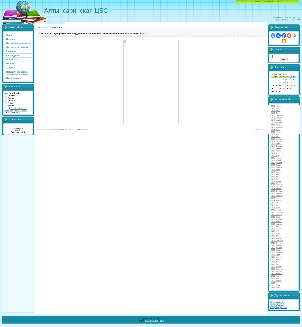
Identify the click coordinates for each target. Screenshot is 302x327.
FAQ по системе (276, 306)
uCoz (162, 321)
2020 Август (276, 238)
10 (284, 83)
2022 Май (275, 278)
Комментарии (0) (82, 129)
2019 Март (275, 198)
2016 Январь (276, 125)
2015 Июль (275, 113)
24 (284, 89)
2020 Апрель (276, 229)
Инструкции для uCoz (278, 308)
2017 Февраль (276, 151)
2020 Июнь (275, 233)
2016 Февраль (276, 127)
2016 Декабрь (276, 146)
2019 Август (276, 210)
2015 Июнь (275, 111)
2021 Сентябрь (277, 269)
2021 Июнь (275, 262)
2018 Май (275, 174)
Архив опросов (21, 110)
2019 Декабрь (276, 219)
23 (280, 89)
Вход (279, 2)
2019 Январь (276, 193)
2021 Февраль (276, 252)
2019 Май (275, 203)
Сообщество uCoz (277, 304)
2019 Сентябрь (277, 212)
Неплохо (11, 100)
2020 (47, 27)
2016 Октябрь (276, 141)
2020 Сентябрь (277, 241)
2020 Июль (275, 236)
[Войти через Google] (294, 35)
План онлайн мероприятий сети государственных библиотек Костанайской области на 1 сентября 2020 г (92, 33)
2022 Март (275, 276)
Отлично (11, 95)
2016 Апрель (276, 132)
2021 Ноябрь (276, 274)
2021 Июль (275, 264)
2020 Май (275, 231)
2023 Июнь (275, 285)
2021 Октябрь (276, 271)
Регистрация (269, 2)
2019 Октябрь (276, 215)
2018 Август (276, 181)
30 (280, 92)
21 (273, 89)
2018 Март (275, 170)
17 (284, 86)
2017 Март (275, 153)
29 (276, 92)
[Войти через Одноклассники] (284, 41)
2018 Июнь (275, 177)
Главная (257, 2)
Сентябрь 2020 (279, 74)
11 (287, 83)
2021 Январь (276, 250)
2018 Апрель (276, 172)
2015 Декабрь (276, 122)
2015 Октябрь (276, 118)
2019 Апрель (276, 200)
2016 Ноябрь (276, 144)
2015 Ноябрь (276, 120)
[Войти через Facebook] (283, 35)
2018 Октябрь (276, 186)
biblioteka (60, 129)
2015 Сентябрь (277, 115)
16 (280, 86)
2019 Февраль (276, 196)
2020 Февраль (276, 224)
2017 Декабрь (276, 163)
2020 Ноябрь (276, 245)
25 (287, 89)
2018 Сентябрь (277, 184)
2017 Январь (276, 148)
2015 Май (275, 108)
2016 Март (275, 130)
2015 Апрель (276, 106)
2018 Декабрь (276, 191)
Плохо (10, 103)
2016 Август (276, 139)
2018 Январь (276, 165)
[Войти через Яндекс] (289, 35)
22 (276, 89)
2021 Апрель (276, 257)
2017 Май (275, 155)
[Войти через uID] (273, 35)
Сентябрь (55, 27)
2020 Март (275, 226)
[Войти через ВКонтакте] (278, 35)
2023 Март (275, 283)
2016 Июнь (275, 137)
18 (287, 86)
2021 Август (276, 266)
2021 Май (275, 259)
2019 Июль (275, 207)
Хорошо (11, 98)
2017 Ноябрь (276, 160)
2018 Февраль (276, 167)
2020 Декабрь (276, 248)
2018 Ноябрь (276, 189)
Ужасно (11, 105)
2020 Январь (276, 222)
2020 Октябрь (276, 243)
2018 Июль (275, 179)
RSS (298, 20)
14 (273, 86)
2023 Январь (276, 281)
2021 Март (275, 255)
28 (273, 92)
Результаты (8, 110)
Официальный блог (277, 302)
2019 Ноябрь (276, 217)
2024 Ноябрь (276, 288)
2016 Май (275, 134)
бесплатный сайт (151, 321)
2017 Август (276, 158)
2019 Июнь (275, 205)
